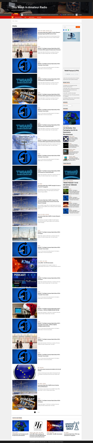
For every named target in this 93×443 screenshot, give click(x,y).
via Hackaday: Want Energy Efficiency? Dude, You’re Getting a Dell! (74, 153)
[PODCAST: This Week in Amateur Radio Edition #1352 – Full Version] (24, 234)
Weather (73, 136)
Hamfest (37, 432)
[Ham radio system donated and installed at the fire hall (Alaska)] (24, 372)
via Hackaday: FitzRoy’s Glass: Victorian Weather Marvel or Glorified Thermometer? (73, 139)
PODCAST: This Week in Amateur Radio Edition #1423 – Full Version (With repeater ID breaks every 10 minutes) (74, 205)
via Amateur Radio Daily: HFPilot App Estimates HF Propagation (58, 14)
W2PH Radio (39, 17)
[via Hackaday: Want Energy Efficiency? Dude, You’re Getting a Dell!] (65, 152)
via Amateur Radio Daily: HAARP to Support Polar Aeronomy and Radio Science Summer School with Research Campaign (48, 201)
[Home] (12, 17)
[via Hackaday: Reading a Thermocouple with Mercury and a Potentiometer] (65, 145)
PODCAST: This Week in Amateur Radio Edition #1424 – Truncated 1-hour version (74, 198)
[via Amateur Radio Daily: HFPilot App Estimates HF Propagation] (72, 425)
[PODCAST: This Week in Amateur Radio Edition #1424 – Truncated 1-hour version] (65, 198)
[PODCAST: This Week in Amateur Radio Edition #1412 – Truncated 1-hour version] (24, 111)
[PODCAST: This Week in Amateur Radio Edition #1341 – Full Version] (24, 341)
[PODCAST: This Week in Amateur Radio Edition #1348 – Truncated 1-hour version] (24, 295)
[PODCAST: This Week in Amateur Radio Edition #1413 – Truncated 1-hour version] (24, 65)
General (39, 214)
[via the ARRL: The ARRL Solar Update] (55, 425)
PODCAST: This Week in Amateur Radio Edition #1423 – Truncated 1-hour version (74, 211)
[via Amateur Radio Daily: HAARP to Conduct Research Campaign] (24, 219)
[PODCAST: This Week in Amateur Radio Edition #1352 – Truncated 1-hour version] (24, 249)
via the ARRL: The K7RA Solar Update (45, 262)
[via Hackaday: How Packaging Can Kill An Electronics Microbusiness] (71, 118)
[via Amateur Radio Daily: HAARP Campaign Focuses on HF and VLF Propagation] (24, 188)
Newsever (56, 441)
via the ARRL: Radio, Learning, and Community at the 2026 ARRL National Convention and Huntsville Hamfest (71, 90)
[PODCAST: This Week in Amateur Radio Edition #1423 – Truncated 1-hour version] (65, 211)
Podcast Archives (18, 17)
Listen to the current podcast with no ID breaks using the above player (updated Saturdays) (71, 79)
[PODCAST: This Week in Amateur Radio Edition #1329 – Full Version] (24, 402)
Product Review (71, 150)
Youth (51, 30)
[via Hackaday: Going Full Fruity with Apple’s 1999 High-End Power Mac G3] (65, 158)
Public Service (42, 367)
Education (39, 30)
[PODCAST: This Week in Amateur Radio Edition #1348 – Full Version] (24, 280)
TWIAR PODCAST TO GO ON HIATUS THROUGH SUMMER (70, 185)
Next (38, 412)
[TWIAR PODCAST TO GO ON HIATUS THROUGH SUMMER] (71, 172)
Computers (70, 149)
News (41, 30)
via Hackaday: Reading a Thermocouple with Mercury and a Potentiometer (74, 146)
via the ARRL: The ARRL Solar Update (38, 14)
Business (13, 432)
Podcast (39, 46)
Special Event (48, 30)
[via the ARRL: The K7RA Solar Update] (24, 264)
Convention (31, 432)
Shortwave (44, 383)
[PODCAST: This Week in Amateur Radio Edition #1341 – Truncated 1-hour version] (24, 356)
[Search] (80, 17)
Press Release (71, 180)
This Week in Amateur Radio (29, 7)
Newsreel (44, 30)
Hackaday (70, 136)
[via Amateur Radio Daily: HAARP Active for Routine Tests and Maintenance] (24, 387)
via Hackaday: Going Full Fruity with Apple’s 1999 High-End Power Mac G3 (74, 159)
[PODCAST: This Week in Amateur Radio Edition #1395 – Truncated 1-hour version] (24, 157)
